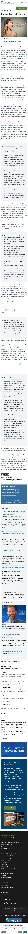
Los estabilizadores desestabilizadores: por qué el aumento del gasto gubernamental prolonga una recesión (13, 513)
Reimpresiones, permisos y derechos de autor (12, 498)
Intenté (7, 228)
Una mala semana (6, 588)
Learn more (8, 727)
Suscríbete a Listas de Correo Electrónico (10, 868)
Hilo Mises (3, 846)
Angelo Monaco (17, 554)
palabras (4, 294)
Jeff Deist (15, 44)
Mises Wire (6, 10)
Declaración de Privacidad (7, 873)
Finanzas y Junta (4, 866)
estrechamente (21, 56)
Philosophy (20, 41)
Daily (4, 672)
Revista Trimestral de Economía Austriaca (10, 842)
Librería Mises (4, 864)
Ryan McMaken (17, 537)
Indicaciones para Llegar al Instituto (9, 858)
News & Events (6, 687)
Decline (20, 931)
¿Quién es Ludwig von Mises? (7, 837)
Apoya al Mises (21, 8)
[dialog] (14, 928)
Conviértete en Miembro (6, 860)
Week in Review (7, 679)
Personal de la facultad (6, 877)
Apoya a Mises (4, 871)
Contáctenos (4, 875)
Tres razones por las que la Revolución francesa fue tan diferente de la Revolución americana (13, 533)
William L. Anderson (18, 516)
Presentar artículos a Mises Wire (9, 495)
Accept (24, 931)
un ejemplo (7, 309)
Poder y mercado (12, 590)
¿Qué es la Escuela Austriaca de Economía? (10, 840)
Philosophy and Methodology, (11, 41)
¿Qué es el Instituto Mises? (7, 855)
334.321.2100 (7, 892)
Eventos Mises (4, 862)
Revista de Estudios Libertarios (8, 844)
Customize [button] (3, 931)
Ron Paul (19, 590)
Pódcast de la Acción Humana (7, 848)
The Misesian (6, 704)
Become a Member (10, 808)
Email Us (3, 897)
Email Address (5, 713)
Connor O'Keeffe (17, 571)
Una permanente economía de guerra (12, 651)
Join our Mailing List (5, 899)
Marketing (3, 720)
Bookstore (5, 695)
